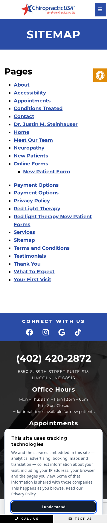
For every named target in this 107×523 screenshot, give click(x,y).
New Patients (31, 156)
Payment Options (36, 185)
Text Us (83, 519)
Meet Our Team (33, 140)
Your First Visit (32, 280)
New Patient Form (46, 172)
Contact (24, 116)
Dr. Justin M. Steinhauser (46, 124)
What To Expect (34, 272)
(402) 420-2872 (53, 358)
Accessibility (30, 93)
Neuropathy (29, 148)
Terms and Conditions (42, 248)
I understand (54, 507)
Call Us (29, 519)
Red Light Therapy (37, 209)
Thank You (27, 264)
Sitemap (24, 240)
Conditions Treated (38, 108)
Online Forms (31, 164)
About (22, 85)
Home (21, 132)
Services (24, 232)
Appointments (32, 101)
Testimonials (30, 256)
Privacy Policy (32, 201)
